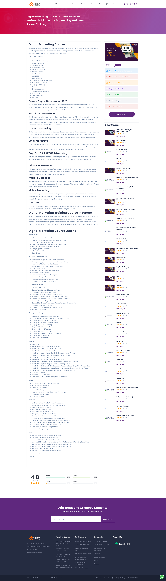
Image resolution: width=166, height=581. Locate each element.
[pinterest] (105, 578)
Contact (99, 4)
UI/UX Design (121, 140)
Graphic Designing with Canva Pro (124, 188)
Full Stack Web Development (126, 209)
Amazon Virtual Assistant (125, 218)
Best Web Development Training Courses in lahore (63, 543)
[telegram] (113, 578)
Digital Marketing (122, 267)
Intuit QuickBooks (122, 295)
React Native (121, 258)
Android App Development (125, 415)
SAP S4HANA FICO (122, 304)
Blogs (92, 4)
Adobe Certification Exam (83, 553)
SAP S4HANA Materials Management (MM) (124, 130)
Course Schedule (99, 557)
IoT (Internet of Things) (124, 397)
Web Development (122, 406)
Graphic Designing (123, 350)
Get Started (107, 519)
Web (67, 4)
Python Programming (124, 168)
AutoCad (119, 360)
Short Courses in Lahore (101, 545)
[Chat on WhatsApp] (162, 577)
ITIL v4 (118, 159)
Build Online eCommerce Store (127, 248)
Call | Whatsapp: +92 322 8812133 (127, 578)
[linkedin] (109, 578)
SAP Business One (122, 313)
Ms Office (119, 341)
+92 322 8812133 (131, 4)
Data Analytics (121, 150)
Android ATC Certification (83, 541)
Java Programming (123, 369)
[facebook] (101, 578)
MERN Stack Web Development (127, 177)
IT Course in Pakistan (100, 541)
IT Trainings (58, 4)
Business (75, 4)
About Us (97, 553)
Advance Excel (121, 332)
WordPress (120, 378)
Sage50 (119, 323)
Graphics (84, 4)
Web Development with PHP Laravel (126, 229)
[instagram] (97, 578)
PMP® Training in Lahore (82, 568)
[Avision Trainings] (36, 3)
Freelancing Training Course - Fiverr (126, 199)
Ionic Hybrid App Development (127, 388)
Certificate (111, 4)
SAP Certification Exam (82, 545)
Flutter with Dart (122, 239)
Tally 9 (118, 285)
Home (50, 4)
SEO (117, 276)
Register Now (120, 114)
